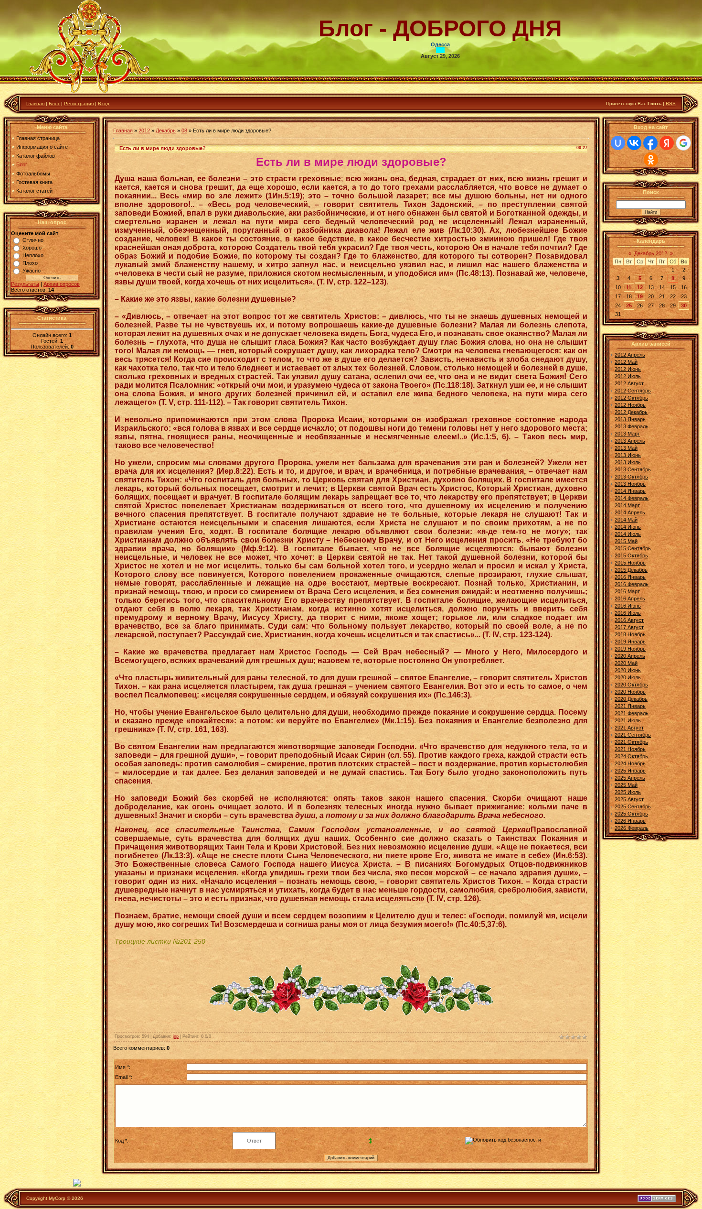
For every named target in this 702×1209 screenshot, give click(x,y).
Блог (54, 103)
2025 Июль (628, 792)
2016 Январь (630, 577)
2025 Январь (630, 770)
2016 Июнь (628, 606)
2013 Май (626, 448)
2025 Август (629, 799)
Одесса (440, 44)
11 (628, 287)
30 (684, 305)
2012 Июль (628, 376)
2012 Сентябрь (633, 390)
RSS (671, 103)
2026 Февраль (632, 828)
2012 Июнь (628, 369)
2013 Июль (628, 462)
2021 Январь (630, 706)
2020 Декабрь (631, 699)
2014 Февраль (632, 498)
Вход (103, 103)
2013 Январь (630, 419)
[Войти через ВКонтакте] (634, 143)
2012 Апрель (630, 355)
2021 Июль (628, 720)
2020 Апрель (630, 656)
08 (184, 130)
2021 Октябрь (631, 742)
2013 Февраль (632, 426)
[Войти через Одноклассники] (651, 159)
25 (629, 305)
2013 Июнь (628, 455)
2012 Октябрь (631, 398)
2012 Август (629, 383)
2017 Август (629, 627)
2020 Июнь (628, 670)
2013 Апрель (630, 441)
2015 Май (626, 541)
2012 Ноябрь (630, 405)
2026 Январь (630, 821)
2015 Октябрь (631, 555)
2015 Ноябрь (630, 563)
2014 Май (626, 520)
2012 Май (626, 362)
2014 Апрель (630, 512)
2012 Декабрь (631, 412)
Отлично (32, 240)
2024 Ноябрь (630, 763)
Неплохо (32, 255)
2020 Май (626, 663)
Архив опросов (61, 284)
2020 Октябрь (631, 684)
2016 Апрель (630, 598)
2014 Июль (628, 534)
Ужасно (31, 270)
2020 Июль (628, 677)
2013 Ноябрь (630, 484)
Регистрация (79, 103)
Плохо (30, 263)
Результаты (25, 284)
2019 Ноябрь (630, 649)
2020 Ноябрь (630, 692)
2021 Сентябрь (633, 735)
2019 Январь (630, 641)
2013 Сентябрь (633, 469)
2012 (144, 130)
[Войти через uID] (618, 143)
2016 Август (629, 620)
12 (640, 287)
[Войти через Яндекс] (666, 143)
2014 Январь (630, 491)
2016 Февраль (632, 584)
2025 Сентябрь (633, 806)
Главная (35, 103)
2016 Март (627, 591)
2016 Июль (628, 613)
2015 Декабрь (631, 570)
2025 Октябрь (631, 814)
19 (640, 296)
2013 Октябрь (631, 476)
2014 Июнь (628, 527)
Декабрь (166, 130)
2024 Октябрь (631, 756)
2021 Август (629, 727)
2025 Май (626, 785)
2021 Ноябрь (630, 749)
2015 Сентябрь (633, 548)
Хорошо (32, 248)
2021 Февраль (632, 713)
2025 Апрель (630, 778)
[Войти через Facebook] (650, 143)
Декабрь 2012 (650, 253)
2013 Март (627, 433)
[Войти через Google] (683, 143)
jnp (176, 1036)
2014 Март (627, 505)
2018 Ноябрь (630, 634)
